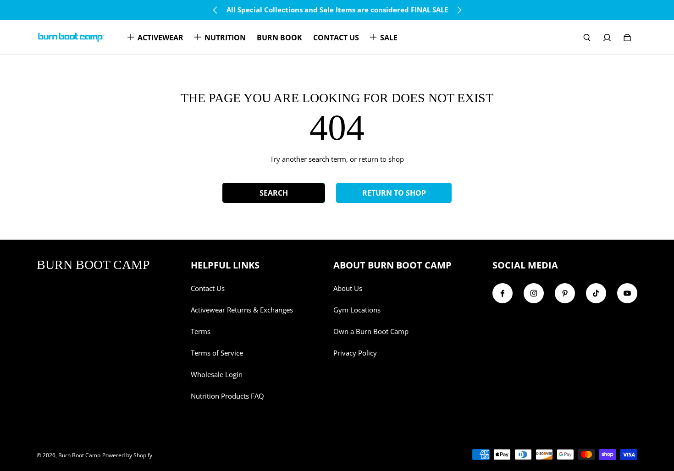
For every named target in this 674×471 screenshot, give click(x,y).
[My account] (607, 37)
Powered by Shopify (127, 455)
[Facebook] (502, 293)
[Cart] (627, 37)
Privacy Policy (355, 353)
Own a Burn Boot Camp (371, 331)
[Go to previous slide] (215, 10)
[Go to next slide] (459, 10)
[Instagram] (534, 293)
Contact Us (208, 288)
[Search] (587, 37)
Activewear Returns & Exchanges (242, 310)
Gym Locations (357, 310)
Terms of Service (217, 353)
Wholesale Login (217, 374)
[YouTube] (627, 293)
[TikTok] (596, 293)
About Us (347, 288)
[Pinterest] (565, 293)
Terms (200, 331)
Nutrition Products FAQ (227, 396)
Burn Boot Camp (79, 455)
